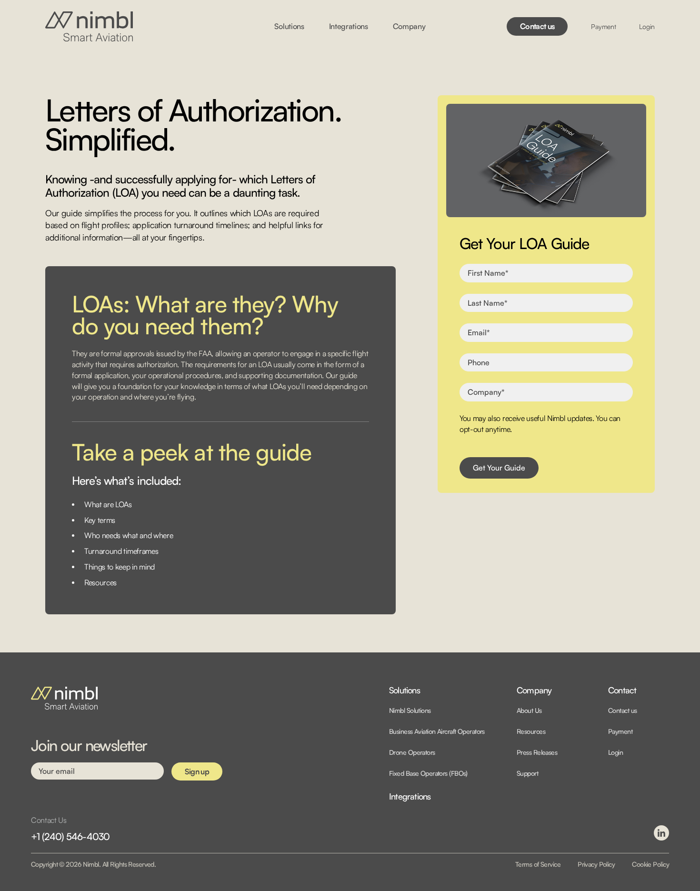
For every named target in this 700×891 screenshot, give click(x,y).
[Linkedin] (661, 833)
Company (534, 690)
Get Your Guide (499, 467)
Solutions (404, 690)
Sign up (197, 771)
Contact (622, 690)
